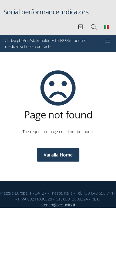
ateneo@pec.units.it (58, 205)
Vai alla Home (58, 155)
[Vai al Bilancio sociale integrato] (81, 25)
